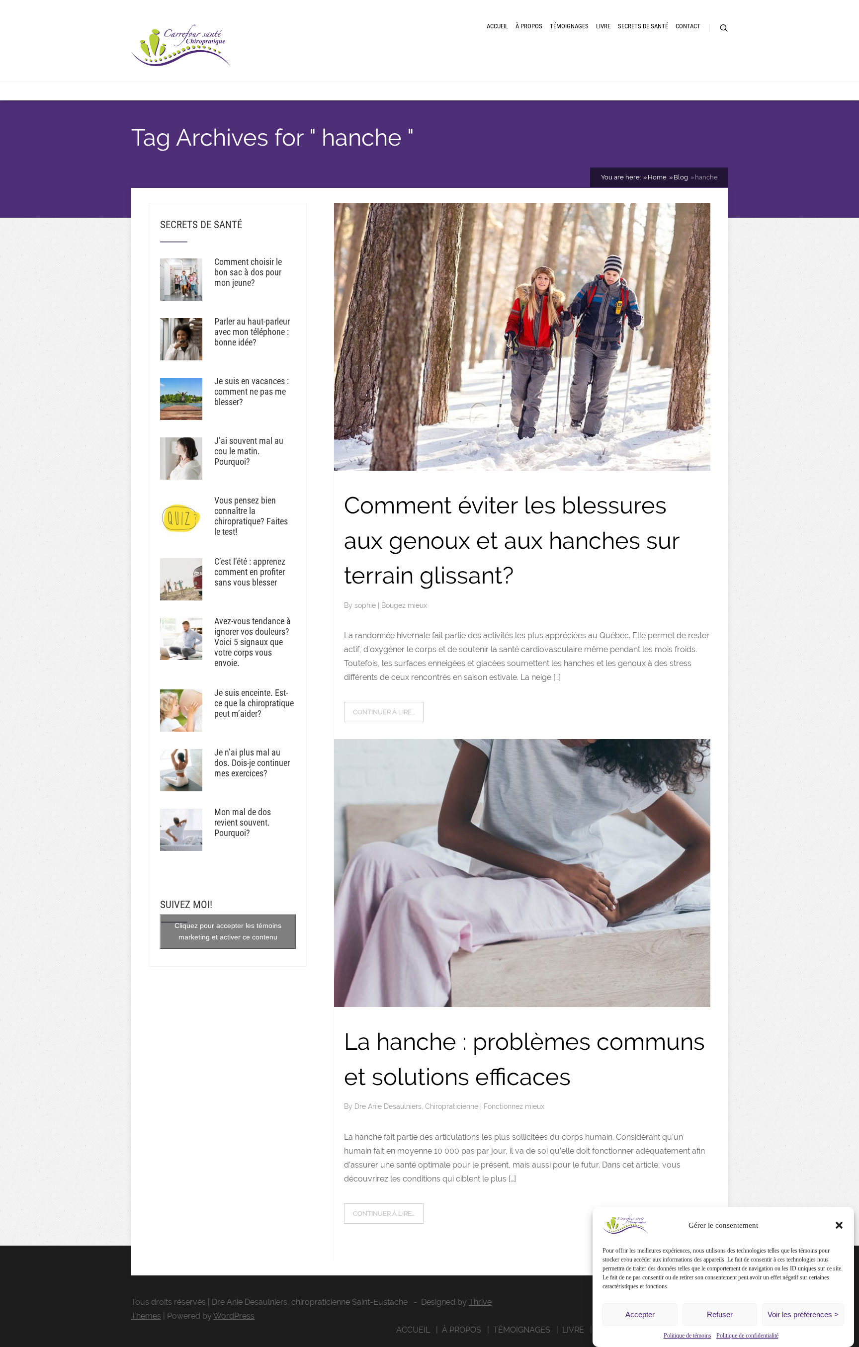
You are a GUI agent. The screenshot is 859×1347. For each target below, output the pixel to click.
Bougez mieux (404, 605)
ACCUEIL (497, 26)
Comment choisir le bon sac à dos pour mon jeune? (248, 272)
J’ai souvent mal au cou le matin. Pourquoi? (248, 451)
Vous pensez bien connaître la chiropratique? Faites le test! (251, 516)
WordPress (234, 1316)
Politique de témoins (687, 1335)
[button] (839, 1225)
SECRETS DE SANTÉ (643, 26)
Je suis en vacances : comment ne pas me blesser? (251, 391)
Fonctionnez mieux (514, 1106)
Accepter (640, 1314)
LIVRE (603, 26)
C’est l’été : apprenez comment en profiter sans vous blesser (249, 572)
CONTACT (688, 26)
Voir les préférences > (803, 1314)
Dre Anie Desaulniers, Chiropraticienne (417, 1106)
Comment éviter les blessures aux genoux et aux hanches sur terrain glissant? (512, 540)
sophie (366, 605)
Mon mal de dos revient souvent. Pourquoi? (242, 822)
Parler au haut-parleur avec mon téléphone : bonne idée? (252, 331)
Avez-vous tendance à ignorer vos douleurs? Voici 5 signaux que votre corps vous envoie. (252, 642)
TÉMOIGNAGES (569, 26)
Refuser (720, 1314)
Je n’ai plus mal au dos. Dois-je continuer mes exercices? (252, 762)
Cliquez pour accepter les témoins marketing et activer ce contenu (227, 931)
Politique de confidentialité (747, 1335)
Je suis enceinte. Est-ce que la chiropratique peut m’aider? (254, 703)
